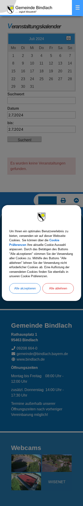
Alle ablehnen (58, 288)
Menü (77, 7)
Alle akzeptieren (25, 288)
